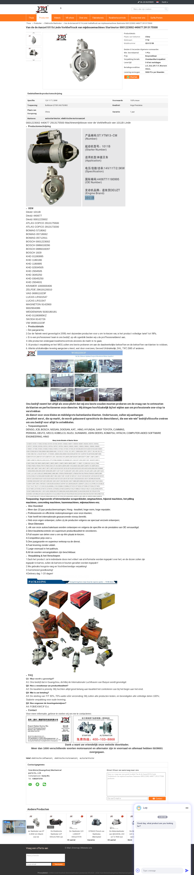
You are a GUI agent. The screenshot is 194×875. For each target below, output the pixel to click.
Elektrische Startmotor (53, 23)
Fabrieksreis (98, 18)
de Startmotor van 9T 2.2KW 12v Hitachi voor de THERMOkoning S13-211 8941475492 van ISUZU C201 (36, 834)
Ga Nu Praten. (157, 18)
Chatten (133, 77)
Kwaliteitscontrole (117, 18)
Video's (57, 18)
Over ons (83, 18)
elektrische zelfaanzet (42, 758)
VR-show (70, 18)
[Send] (187, 870)
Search (166, 9)
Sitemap (76, 848)
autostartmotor (87, 758)
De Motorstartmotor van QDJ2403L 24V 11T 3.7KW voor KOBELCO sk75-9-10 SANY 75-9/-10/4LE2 (117, 834)
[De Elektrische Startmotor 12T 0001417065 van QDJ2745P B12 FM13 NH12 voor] (56, 822)
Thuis (31, 18)
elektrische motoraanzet (66, 758)
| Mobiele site (86, 848)
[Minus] (187, 808)
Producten (44, 18)
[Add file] (138, 870)
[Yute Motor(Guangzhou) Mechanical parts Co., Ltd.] (41, 9)
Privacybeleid (43, 873)
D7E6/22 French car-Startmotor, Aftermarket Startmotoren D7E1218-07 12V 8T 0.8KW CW (97, 834)
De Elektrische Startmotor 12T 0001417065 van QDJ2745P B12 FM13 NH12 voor (56, 834)
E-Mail (68, 848)
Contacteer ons (138, 18)
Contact (159, 799)
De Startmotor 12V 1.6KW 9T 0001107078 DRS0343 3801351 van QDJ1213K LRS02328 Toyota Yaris (76, 834)
